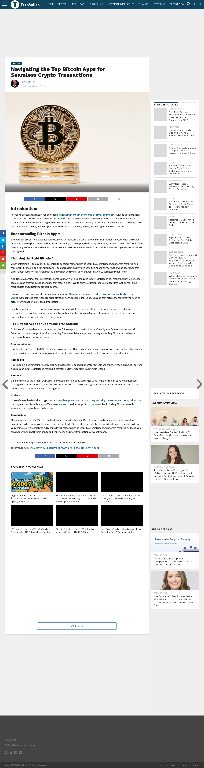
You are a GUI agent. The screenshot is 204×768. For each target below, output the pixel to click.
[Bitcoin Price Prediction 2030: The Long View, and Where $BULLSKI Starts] (77, 518)
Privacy (186, 765)
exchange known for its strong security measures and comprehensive (100, 400)
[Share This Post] (55, 198)
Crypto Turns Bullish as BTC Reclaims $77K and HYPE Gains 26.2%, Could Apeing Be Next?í (29, 498)
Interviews (159, 4)
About (163, 765)
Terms (196, 765)
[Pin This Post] (76, 198)
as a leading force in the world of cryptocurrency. (86, 214)
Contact (174, 765)
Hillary (28, 81)
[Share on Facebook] (34, 198)
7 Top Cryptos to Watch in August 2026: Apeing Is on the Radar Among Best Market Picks (120, 498)
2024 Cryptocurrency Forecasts (49, 448)
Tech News (78, 4)
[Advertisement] (102, 32)
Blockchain (96, 4)
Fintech (62, 4)
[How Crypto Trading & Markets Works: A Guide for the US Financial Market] (122, 518)
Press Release (178, 4)
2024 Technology (80, 448)
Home (50, 4)
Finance (143, 4)
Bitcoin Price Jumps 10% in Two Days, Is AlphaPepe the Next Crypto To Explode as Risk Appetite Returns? (76, 498)
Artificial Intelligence (121, 4)
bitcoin (95, 448)
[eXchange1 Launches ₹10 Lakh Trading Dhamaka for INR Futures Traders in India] (32, 518)
